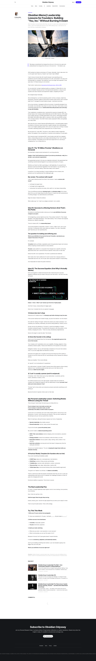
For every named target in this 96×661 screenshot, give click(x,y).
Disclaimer (41, 645)
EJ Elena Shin (18, 17)
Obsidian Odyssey (48, 2)
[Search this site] (15, 2)
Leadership (30, 12)
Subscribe (78, 2)
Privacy (50, 645)
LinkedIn (54, 645)
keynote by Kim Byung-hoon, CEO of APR (51, 85)
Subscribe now (49, 636)
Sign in (73, 2)
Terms (46, 645)
